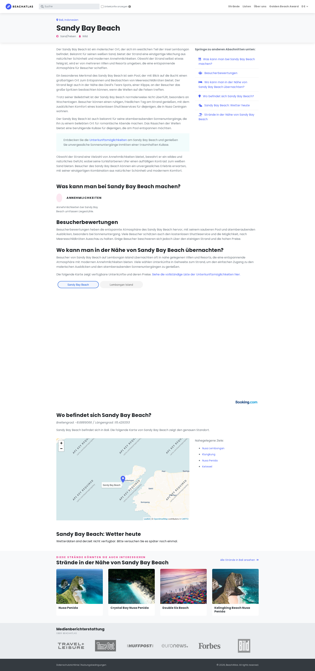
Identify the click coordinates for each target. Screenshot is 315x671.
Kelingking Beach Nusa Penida (232, 610)
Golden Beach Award (284, 6)
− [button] (61, 448)
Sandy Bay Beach (78, 284)
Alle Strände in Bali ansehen (237, 560)
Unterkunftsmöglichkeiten (108, 140)
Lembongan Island (121, 284)
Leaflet (147, 518)
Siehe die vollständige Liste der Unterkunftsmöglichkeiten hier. (196, 274)
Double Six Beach (175, 608)
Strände (234, 6)
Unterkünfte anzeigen (116, 6)
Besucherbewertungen (220, 73)
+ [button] (61, 443)
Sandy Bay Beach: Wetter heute (227, 105)
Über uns (260, 6)
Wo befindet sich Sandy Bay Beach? (228, 96)
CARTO (184, 518)
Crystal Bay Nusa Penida (129, 608)
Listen (247, 6)
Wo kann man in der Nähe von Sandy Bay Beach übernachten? (223, 84)
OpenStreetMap (161, 518)
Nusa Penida (68, 608)
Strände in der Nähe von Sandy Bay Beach (226, 117)
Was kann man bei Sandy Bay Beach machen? (227, 61)
